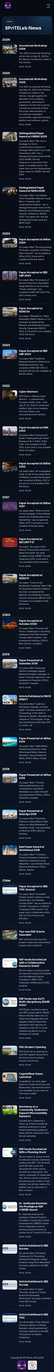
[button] (48, 6)
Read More (31, 66)
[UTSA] (32, 1365)
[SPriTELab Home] (8, 5)
